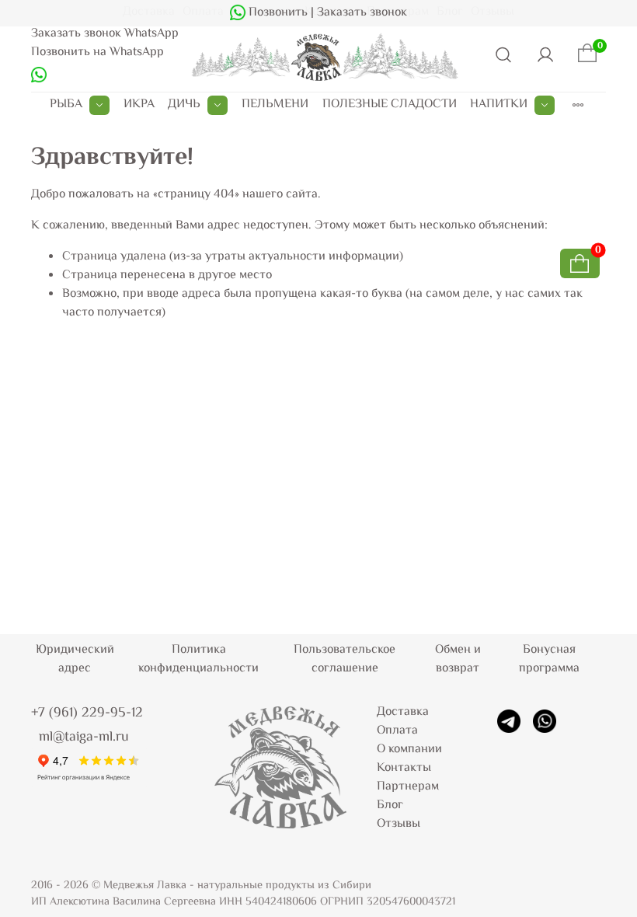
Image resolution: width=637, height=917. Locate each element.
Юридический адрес (75, 659)
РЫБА (66, 105)
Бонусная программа (549, 659)
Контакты (404, 768)
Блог (390, 805)
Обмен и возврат (458, 659)
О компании (409, 749)
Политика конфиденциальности (198, 659)
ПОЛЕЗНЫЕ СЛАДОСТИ (389, 105)
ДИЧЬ (184, 105)
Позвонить (276, 13)
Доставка (403, 712)
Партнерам (408, 787)
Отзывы (398, 824)
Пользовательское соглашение (344, 659)
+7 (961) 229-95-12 (87, 713)
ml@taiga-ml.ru (84, 737)
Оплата (397, 731)
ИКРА (139, 105)
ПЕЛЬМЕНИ (275, 105)
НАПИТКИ (498, 105)
